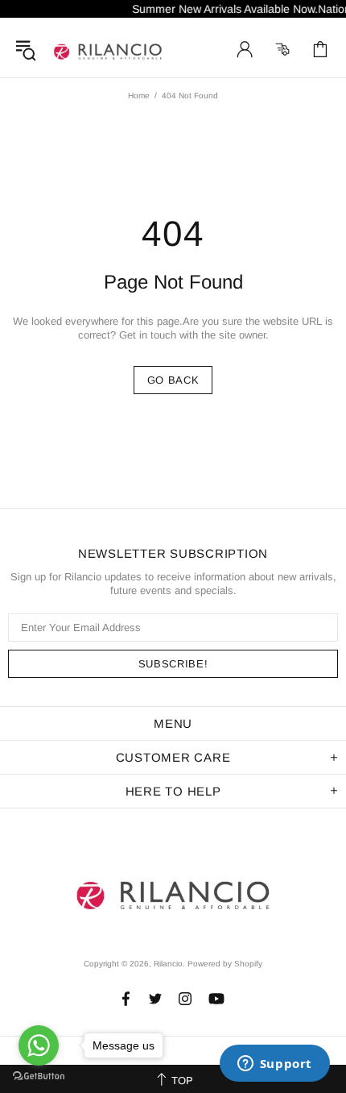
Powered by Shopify (224, 963)
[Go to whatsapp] (39, 1045)
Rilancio (107, 49)
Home (139, 95)
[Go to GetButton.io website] (38, 1076)
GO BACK (173, 380)
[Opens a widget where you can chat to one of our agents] (274, 1065)
